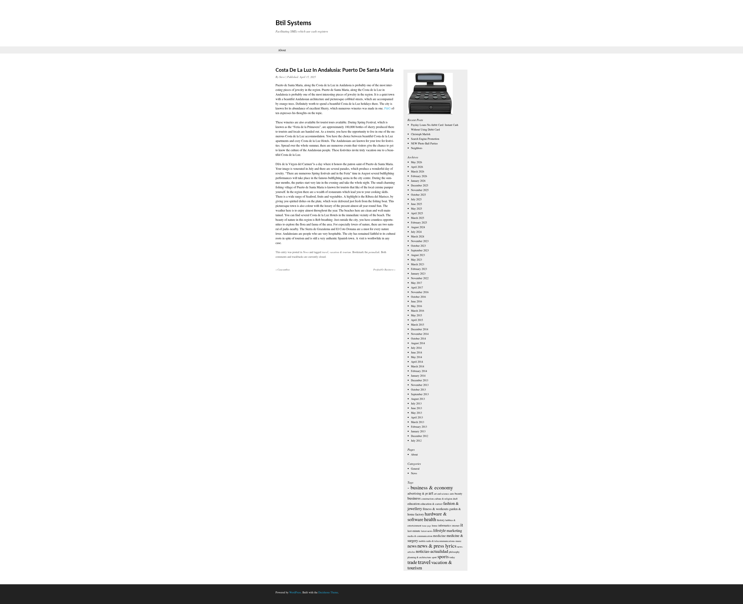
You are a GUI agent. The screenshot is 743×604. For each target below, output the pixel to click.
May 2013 (416, 413)
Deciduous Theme (328, 592)
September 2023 (420, 250)
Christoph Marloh (420, 134)
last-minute (413, 531)
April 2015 (417, 320)
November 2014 (420, 334)
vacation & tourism (340, 252)
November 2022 (420, 278)
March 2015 (417, 324)
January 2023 (418, 273)
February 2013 (419, 426)
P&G (387, 108)
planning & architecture (419, 557)
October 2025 (418, 194)
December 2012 (419, 436)
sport (434, 557)
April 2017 (417, 287)
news (412, 546)
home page (426, 525)
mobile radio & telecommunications (437, 541)
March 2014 (417, 366)
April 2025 (417, 213)
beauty (458, 493)
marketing (454, 530)
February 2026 (419, 176)
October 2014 (418, 338)
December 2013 (419, 380)
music (458, 541)
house (434, 525)
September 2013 (420, 394)
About (282, 50)
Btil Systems (293, 23)
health (430, 519)
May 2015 (416, 315)
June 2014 (416, 352)
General (415, 468)
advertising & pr (417, 493)
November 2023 (420, 241)
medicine (439, 535)
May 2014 (416, 357)
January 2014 (418, 375)
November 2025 (420, 190)
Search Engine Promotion (425, 139)
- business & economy (430, 487)
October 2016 (418, 297)
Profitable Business (384, 269)
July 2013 (416, 403)
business (414, 498)
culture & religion (443, 498)
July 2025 (416, 199)
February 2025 (419, 222)
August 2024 (418, 227)
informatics (444, 525)
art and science (441, 493)
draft (455, 498)
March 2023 (417, 264)
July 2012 (416, 440)
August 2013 (418, 399)
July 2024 (416, 232)
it (461, 525)
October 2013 (418, 389)
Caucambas (283, 269)
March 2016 (417, 310)
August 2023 (418, 255)
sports (443, 556)
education (413, 504)
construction (427, 498)
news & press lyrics (436, 545)
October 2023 (418, 245)
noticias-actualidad (432, 551)
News (306, 252)
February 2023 (419, 269)
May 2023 (416, 259)
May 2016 (416, 306)
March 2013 (417, 422)
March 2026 (417, 171)
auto (452, 493)
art (431, 493)
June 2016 (416, 301)
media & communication (419, 536)
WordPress (295, 592)
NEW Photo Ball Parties (424, 143)
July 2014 (416, 348)
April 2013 (417, 417)
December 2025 (419, 185)
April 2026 (417, 167)
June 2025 (416, 204)
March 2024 (417, 236)
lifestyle (439, 530)
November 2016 (420, 292)
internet (456, 525)
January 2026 (418, 181)
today (452, 557)
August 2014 (418, 343)
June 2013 (416, 408)
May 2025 (416, 208)
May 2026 (416, 162)
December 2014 (419, 329)
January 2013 (418, 431)
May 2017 (416, 283)
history (441, 520)
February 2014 (419, 371)
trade (412, 562)
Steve (282, 77)
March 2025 (417, 218)
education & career (431, 504)
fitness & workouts (436, 509)
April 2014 (417, 361)
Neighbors (416, 148)
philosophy (454, 552)
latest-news (426, 531)
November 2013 (420, 385)
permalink (374, 252)
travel (325, 252)
